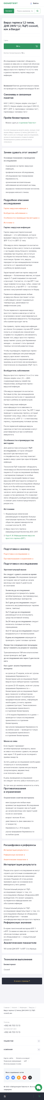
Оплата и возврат (23, 1058)
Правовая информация (12, 1061)
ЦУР (25, 1061)
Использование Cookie (12, 1064)
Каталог (9, 11)
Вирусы (31, 1007)
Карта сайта (8, 1058)
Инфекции (23, 1007)
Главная (7, 1007)
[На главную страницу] (11, 3)
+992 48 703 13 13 (12, 1025)
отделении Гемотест (27, 123)
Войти (35, 3)
